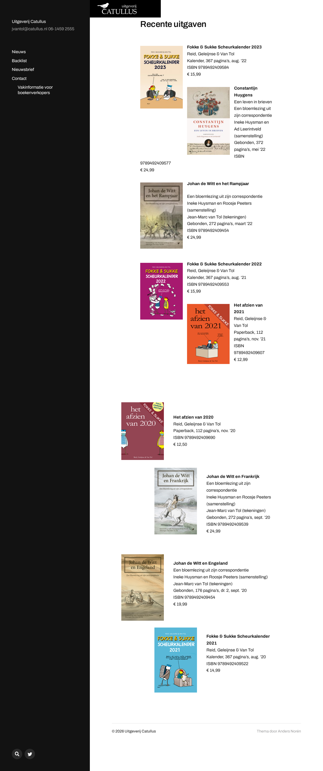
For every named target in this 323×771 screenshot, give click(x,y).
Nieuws (19, 51)
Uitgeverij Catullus (29, 21)
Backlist (19, 60)
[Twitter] (30, 754)
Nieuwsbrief (23, 69)
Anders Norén (289, 731)
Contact (19, 78)
